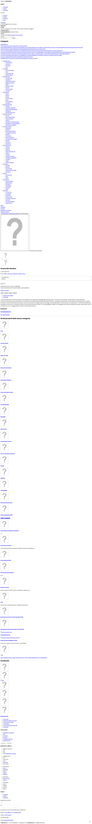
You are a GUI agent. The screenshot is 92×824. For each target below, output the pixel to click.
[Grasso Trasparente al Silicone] (4, 451)
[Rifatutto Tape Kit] (4, 584)
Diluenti (7, 95)
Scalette (8, 134)
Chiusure (8, 147)
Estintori (8, 106)
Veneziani (5, 769)
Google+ (10, 293)
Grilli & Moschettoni (10, 151)
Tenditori (8, 154)
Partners (5, 737)
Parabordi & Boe (10, 73)
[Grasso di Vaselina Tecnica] (4, 389)
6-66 (2, 331)
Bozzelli (7, 140)
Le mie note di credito (8, 722)
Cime (7, 72)
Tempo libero (9, 62)
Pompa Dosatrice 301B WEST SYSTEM (9, 640)
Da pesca (8, 65)
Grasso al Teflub (4, 355)
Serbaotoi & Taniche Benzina (13, 123)
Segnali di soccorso (10, 112)
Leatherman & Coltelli (11, 170)
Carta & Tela (9, 175)
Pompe (7, 115)
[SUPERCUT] (4, 475)
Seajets (5, 773)
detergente (35, 657)
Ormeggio (5, 69)
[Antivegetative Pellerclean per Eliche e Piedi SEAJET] (4, 626)
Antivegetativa (9, 101)
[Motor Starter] (4, 426)
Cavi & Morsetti (9, 181)
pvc (39, 657)
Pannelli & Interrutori (11, 198)
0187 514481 (8, 815)
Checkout (5, 18)
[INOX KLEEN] (4, 414)
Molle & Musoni (9, 75)
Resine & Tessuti (9, 86)
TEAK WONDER (28, 657)
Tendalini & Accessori (11, 133)
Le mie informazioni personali (10, 725)
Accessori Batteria (10, 201)
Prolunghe (8, 195)
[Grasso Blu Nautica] (5, 258)
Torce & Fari (9, 192)
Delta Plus (5, 762)
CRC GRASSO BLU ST (6, 312)
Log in (4, 20)
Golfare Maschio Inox (5, 635)
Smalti (7, 94)
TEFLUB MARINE (4, 490)
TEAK (23, 657)
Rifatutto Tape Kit (5, 587)
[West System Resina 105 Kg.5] (4, 570)
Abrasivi (5, 173)
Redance (8, 150)
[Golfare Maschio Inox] (6, 632)
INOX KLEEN (3, 416)
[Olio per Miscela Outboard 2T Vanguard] (4, 528)
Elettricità (5, 190)
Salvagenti (8, 111)
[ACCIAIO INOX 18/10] (4, 402)
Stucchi (7, 87)
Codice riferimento (5, 271)
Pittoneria (8, 184)
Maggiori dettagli (5, 290)
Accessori (8, 90)
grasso (10, 657)
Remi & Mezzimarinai (11, 131)
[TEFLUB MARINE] (4, 487)
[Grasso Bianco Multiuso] (4, 377)
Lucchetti (8, 187)
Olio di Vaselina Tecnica (6, 441)
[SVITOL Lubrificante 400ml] (4, 512)
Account (5, 15)
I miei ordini (5, 719)
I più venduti (5, 518)
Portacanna (8, 136)
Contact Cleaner (4, 343)
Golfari (7, 153)
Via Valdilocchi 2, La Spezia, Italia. (13, 812)
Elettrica (8, 167)
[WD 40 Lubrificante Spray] (4, 500)
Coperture (8, 143)
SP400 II (2, 466)
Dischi (7, 178)
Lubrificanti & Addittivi (11, 125)
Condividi (6, 293)
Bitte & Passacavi (10, 137)
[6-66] (4, 328)
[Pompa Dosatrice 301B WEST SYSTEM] (10, 637)
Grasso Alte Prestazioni (6, 367)
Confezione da (5, 277)
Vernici (7, 97)
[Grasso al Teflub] (4, 352)
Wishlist (5, 17)
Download (5, 297)
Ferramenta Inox (7, 145)
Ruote (7, 189)
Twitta (2, 293)
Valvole (7, 120)
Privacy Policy (3, 743)
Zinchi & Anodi (9, 89)
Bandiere (8, 129)
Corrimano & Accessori (11, 139)
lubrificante (19, 657)
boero (2, 657)
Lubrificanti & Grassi (10, 81)
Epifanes (5, 774)
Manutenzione (6, 76)
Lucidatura (8, 79)
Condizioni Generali (7, 739)
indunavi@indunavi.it (8, 820)
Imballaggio (8, 186)
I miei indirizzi (6, 724)
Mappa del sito (6, 740)
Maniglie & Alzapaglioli (11, 158)
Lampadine (8, 193)
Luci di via (8, 200)
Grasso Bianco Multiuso (6, 380)
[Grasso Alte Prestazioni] (4, 365)
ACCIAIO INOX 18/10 (5, 404)
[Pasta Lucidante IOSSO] (4, 557)
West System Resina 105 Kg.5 (7, 572)
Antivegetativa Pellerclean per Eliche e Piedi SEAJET (12, 629)
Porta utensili (9, 168)
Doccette (8, 142)
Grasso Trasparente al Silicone (8, 453)
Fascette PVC (9, 203)
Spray (7, 100)
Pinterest (15, 293)
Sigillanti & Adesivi (10, 83)
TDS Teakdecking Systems (9, 753)
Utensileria (5, 164)
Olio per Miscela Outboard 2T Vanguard (10, 530)
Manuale (8, 165)
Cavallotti (8, 159)
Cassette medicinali (10, 108)
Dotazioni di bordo (7, 104)
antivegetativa (43, 657)
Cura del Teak (9, 78)
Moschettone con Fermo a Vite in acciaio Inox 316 (12, 617)
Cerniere (8, 148)
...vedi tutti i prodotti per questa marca (16, 273)
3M (3, 750)
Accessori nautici (7, 126)
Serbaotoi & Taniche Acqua (12, 122)
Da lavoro (8, 64)
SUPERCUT (3, 478)
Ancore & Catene (10, 70)
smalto (14, 657)
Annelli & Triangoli (10, 156)
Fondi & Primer (9, 98)
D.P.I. (7, 67)
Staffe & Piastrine (10, 162)
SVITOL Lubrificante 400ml (7, 515)
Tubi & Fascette (9, 118)
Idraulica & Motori (7, 114)
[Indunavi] (3, 22)
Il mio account (4, 716)
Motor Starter (4, 429)
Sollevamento (9, 183)
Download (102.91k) (5, 314)
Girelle (7, 161)
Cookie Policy (9, 743)
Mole (7, 176)
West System (6, 778)
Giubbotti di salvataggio (11, 109)
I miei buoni (5, 727)
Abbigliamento (6, 61)
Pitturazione (6, 92)
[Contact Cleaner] (4, 340)
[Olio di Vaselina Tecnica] (4, 438)
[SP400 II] (4, 463)
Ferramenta (6, 179)
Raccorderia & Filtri (10, 117)
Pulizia (7, 84)
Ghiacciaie (8, 128)
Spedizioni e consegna (8, 732)
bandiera (6, 657)
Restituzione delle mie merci (10, 720)
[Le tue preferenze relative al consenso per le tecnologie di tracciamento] (90, 822)
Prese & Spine (9, 197)
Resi (4, 734)
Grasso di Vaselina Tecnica (7, 392)
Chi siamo (5, 736)
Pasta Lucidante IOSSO (6, 560)
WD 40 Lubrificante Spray (6, 502)
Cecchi (4, 780)
